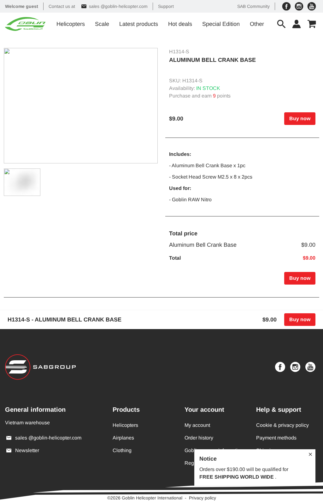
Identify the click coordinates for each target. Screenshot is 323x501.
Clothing (122, 450)
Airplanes (123, 437)
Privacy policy (202, 497)
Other (257, 24)
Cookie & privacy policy (282, 425)
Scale (102, 24)
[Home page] (25, 24)
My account (197, 425)
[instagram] (299, 6)
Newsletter (27, 450)
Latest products (138, 24)
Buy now (299, 118)
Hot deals (180, 24)
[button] (81, 105)
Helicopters (70, 24)
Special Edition (221, 24)
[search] (281, 24)
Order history (199, 437)
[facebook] (286, 6)
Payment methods (276, 437)
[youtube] (311, 6)
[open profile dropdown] (296, 24)
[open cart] (311, 24)
